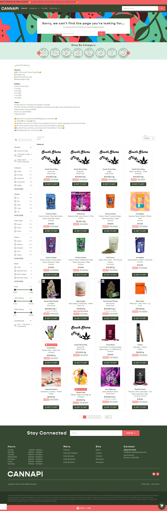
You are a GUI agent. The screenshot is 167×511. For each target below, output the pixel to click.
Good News (110, 345)
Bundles (44, 8)
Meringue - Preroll (140, 347)
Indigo (109, 171)
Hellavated (81, 214)
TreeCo (140, 345)
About (98, 450)
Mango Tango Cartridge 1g (81, 395)
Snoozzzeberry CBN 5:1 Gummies (140, 260)
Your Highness (110, 389)
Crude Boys (51, 348)
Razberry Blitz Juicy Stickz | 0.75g (80, 216)
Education (100, 462)
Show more (18, 189)
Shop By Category (70, 453)
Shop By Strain (69, 462)
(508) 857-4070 (130, 450)
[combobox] (51, 309)
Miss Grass (140, 301)
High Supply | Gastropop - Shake (81, 303)
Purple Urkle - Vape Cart (51, 350)
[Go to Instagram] (157, 474)
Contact (99, 456)
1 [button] (84, 417)
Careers (99, 453)
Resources (53, 8)
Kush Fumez (110, 303)
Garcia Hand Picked (51, 301)
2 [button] (88, 417)
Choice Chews (51, 214)
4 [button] (95, 417)
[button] (16, 140)
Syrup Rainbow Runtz (110, 392)
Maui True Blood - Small (138, 171)
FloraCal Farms (140, 389)
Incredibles (140, 214)
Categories (33, 8)
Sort (145, 136)
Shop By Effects (69, 459)
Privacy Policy (145, 484)
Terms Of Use (155, 484)
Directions (100, 459)
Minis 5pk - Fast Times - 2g (140, 303)
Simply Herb (80, 392)
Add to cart (52, 184)
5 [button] (99, 417)
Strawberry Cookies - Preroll (51, 392)
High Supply (80, 301)
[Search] (161, 8)
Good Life (51, 171)
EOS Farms (110, 257)
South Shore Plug (51, 169)
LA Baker (51, 303)
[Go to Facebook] (153, 474)
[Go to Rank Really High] (83, 508)
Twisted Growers (51, 389)
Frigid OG (80, 171)
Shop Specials (68, 456)
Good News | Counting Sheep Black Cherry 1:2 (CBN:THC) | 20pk (110, 349)
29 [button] (106, 417)
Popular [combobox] (147, 138)
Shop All (24, 8)
